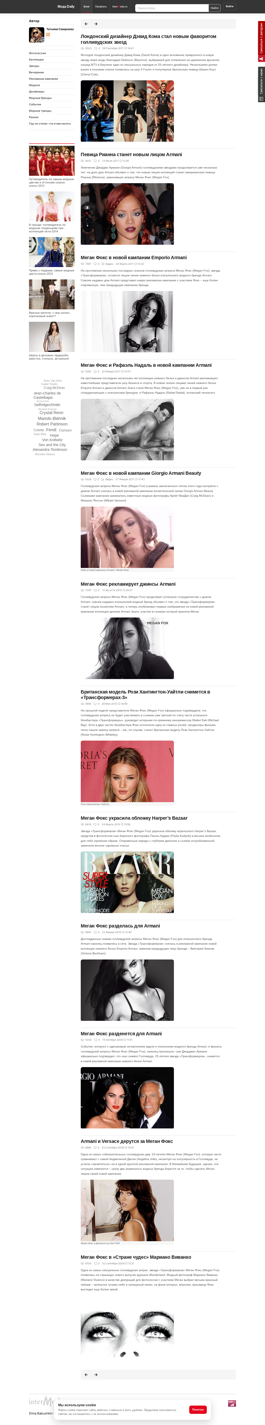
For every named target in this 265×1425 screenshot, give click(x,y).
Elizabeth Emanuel (47, 409)
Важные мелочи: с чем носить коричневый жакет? (49, 314)
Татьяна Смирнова (60, 29)
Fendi (51, 430)
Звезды (34, 66)
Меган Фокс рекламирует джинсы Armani (128, 584)
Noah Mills (40, 434)
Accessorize (42, 401)
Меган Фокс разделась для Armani (120, 926)
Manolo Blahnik (52, 418)
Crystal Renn (51, 412)
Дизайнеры (36, 91)
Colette (39, 430)
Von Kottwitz (52, 440)
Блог (87, 6)
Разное (34, 117)
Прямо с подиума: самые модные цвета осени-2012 (51, 272)
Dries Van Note (53, 380)
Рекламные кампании (43, 78)
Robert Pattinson (52, 424)
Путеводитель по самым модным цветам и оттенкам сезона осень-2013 (51, 182)
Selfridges (42, 405)
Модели (34, 85)
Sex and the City (52, 445)
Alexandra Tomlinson (50, 450)
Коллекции (36, 59)
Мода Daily (66, 6)
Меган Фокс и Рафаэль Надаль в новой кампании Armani (146, 365)
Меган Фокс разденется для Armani (121, 1033)
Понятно (198, 1409)
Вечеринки (36, 72)
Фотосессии (37, 53)
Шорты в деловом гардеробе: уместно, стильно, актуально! (49, 357)
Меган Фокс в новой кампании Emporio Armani (134, 257)
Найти (214, 8)
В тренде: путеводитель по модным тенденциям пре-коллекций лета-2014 (47, 228)
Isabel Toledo (49, 384)
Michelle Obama (45, 454)
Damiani (65, 430)
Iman (55, 404)
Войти (229, 6)
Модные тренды (40, 110)
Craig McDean (54, 388)
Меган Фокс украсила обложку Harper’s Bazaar (134, 818)
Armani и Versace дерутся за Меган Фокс (127, 1141)
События (35, 104)
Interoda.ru (119, 6)
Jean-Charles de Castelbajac (47, 395)
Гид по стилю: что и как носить (50, 123)
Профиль (101, 6)
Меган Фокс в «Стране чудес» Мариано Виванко (136, 1257)
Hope (54, 435)
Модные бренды (40, 98)
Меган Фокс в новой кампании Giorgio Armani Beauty (141, 473)
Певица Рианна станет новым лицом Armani (131, 154)
